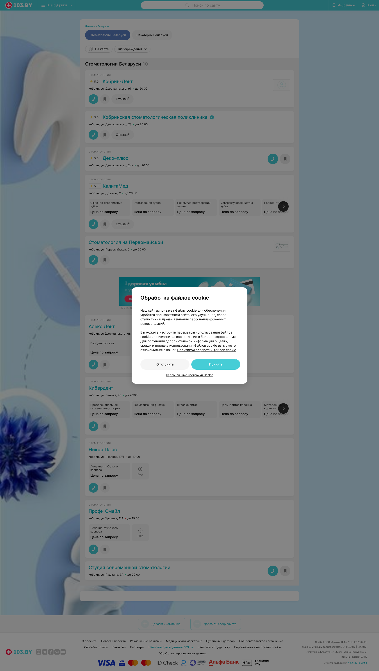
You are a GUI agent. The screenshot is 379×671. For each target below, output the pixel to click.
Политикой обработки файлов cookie (206, 350)
